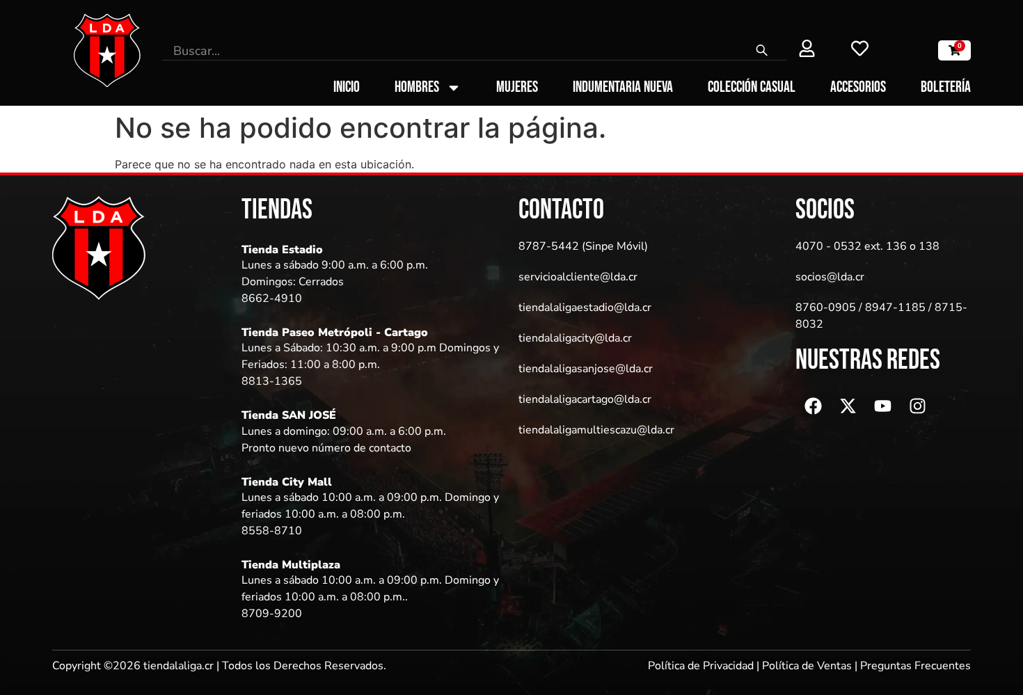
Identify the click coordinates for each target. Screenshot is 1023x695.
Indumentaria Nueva (623, 87)
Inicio (346, 87)
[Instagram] (917, 405)
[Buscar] (762, 51)
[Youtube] (882, 405)
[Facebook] (812, 405)
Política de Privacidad (701, 665)
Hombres (417, 87)
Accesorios (858, 87)
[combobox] (449, 51)
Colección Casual (751, 87)
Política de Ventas (807, 665)
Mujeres (517, 87)
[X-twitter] (847, 405)
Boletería (946, 87)
